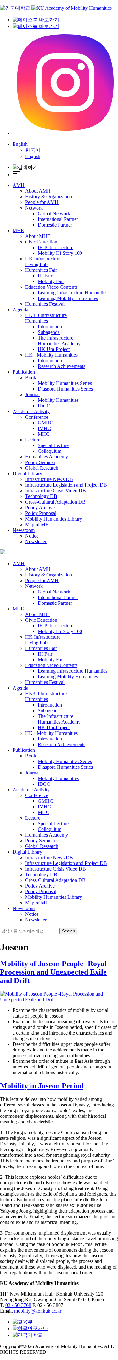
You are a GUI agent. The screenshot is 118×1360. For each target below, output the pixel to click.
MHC (43, 434)
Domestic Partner (55, 224)
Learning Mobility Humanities (68, 298)
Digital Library (27, 473)
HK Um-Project (54, 349)
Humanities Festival (45, 304)
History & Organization (48, 196)
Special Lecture (53, 445)
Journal (32, 394)
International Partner (58, 219)
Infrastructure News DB (49, 479)
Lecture (32, 439)
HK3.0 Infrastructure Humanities (46, 318)
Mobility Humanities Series (65, 383)
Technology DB (41, 496)
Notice (31, 535)
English (20, 144)
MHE (18, 230)
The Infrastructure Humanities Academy (59, 340)
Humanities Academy (46, 456)
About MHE (37, 236)
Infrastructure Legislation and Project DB (66, 485)
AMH (19, 185)
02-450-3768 (18, 1305)
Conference (36, 417)
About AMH (38, 191)
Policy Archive (40, 507)
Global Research (41, 468)
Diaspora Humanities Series (65, 388)
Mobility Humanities (58, 400)
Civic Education (41, 241)
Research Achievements (61, 366)
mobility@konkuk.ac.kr (37, 1311)
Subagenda (49, 332)
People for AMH (42, 202)
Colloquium (49, 451)
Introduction (50, 326)
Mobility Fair (51, 281)
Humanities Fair (41, 270)
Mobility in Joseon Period (41, 1086)
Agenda (20, 309)
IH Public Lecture (55, 247)
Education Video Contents (51, 287)
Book (30, 377)
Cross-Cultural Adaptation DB (55, 502)
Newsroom (24, 530)
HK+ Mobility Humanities (51, 355)
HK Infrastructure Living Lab (42, 261)
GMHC (45, 422)
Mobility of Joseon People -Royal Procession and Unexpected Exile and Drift (53, 972)
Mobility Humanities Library (53, 519)
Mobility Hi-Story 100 (60, 253)
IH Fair (45, 275)
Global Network (54, 213)
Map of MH (37, 524)
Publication (24, 371)
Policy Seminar (40, 462)
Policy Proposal (40, 513)
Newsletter (36, 541)
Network (34, 207)
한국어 (32, 150)
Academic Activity (31, 411)
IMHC (44, 428)
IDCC (44, 405)
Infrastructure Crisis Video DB (55, 490)
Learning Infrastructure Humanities (72, 292)
